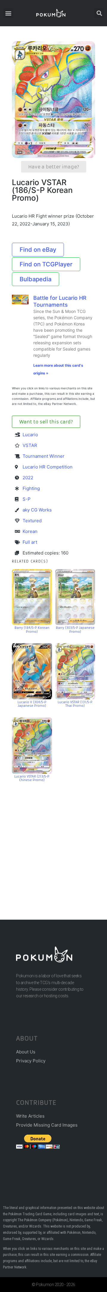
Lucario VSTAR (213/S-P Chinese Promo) (31, 778)
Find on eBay (38, 249)
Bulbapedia (35, 279)
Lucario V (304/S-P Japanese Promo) (32, 704)
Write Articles (30, 1116)
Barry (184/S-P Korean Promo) (32, 630)
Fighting (31, 488)
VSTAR (30, 445)
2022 (28, 477)
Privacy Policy (30, 1061)
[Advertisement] (53, 842)
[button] (8, 13)
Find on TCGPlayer (46, 264)
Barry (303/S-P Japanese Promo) (75, 630)
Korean (30, 531)
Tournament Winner (43, 456)
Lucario (30, 434)
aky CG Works (37, 510)
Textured (32, 520)
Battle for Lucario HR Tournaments (59, 301)
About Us (25, 1052)
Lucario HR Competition (48, 467)
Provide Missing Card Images (47, 1125)
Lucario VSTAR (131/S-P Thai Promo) (75, 704)
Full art (30, 542)
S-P (27, 499)
